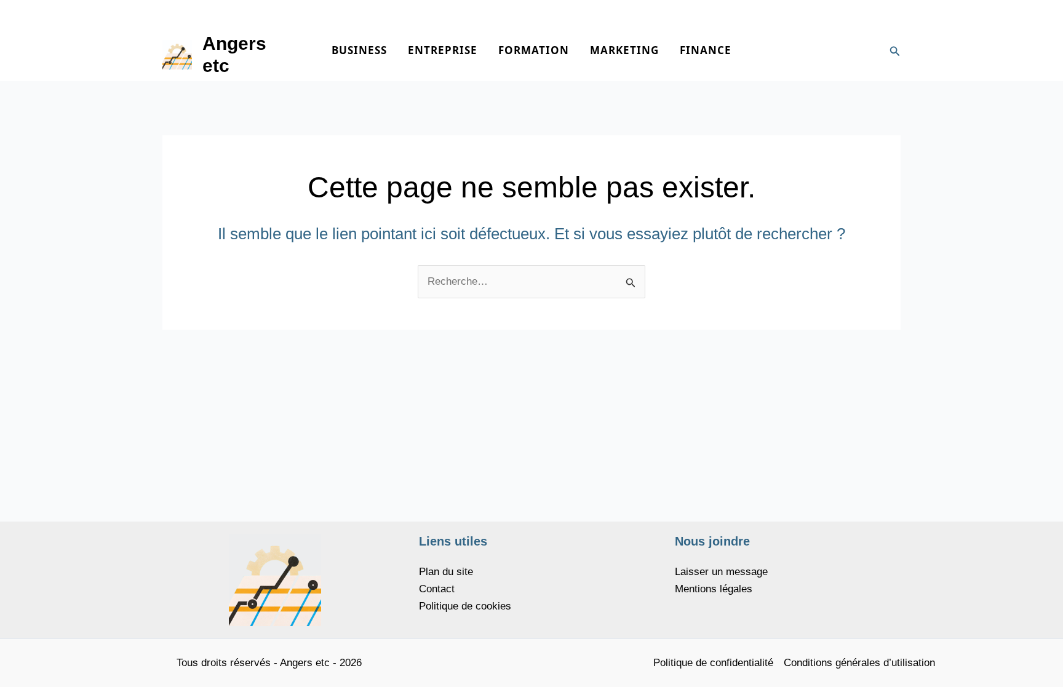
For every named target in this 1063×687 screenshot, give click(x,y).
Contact (437, 589)
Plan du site (446, 572)
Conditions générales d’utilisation (859, 663)
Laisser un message (721, 572)
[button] (895, 52)
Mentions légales (713, 589)
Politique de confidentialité (713, 663)
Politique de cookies (465, 606)
